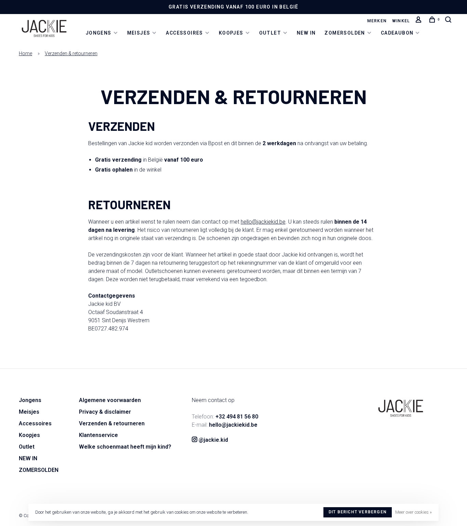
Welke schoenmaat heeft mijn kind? (125, 446)
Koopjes (231, 33)
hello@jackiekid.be (263, 221)
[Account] (419, 20)
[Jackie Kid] (400, 408)
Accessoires (184, 33)
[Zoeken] (449, 20)
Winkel (401, 20)
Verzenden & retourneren (71, 53)
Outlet (270, 33)
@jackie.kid (212, 440)
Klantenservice (98, 435)
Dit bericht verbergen (358, 512)
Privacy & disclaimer (105, 412)
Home (25, 53)
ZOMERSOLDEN (344, 33)
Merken (377, 20)
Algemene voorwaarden (110, 400)
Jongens (98, 33)
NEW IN (306, 33)
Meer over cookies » (413, 512)
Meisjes (138, 33)
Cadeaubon (397, 33)
